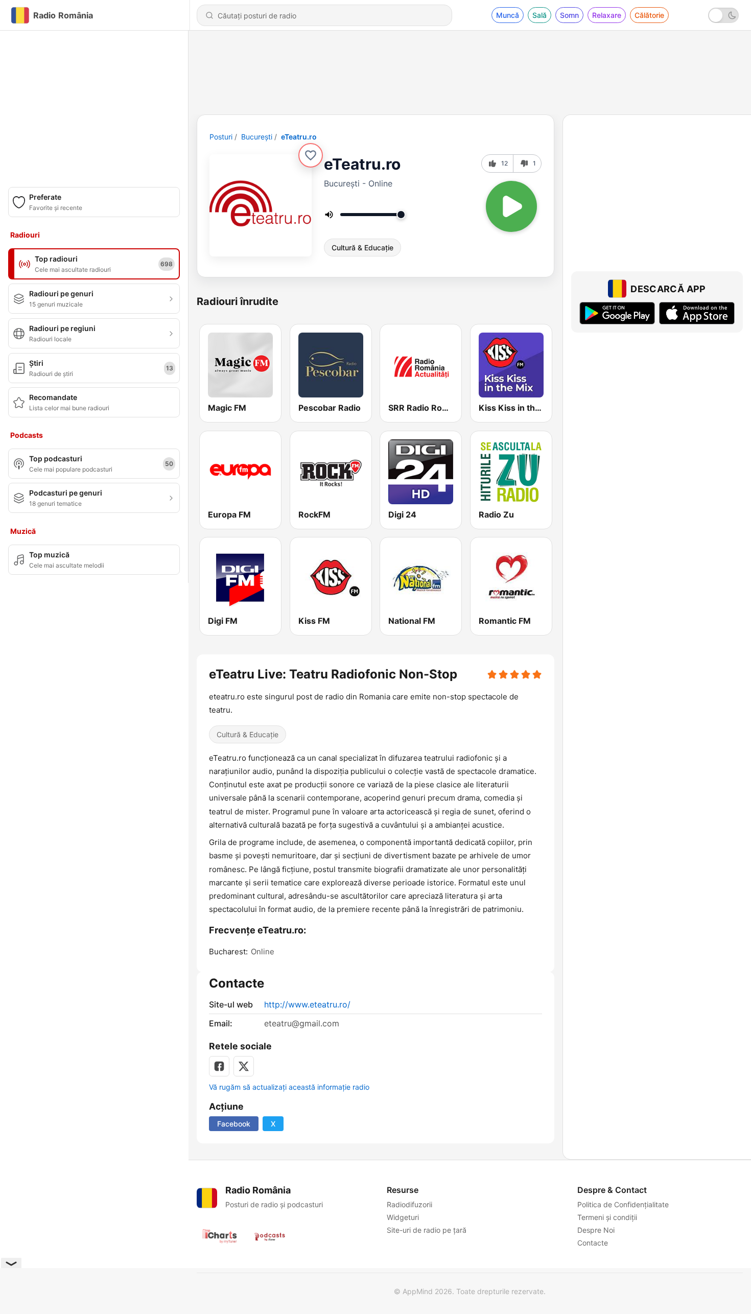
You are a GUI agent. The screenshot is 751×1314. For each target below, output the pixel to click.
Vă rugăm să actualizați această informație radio (289, 1087)
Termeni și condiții (607, 1217)
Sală (539, 15)
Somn (569, 15)
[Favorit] (310, 155)
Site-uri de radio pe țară (426, 1230)
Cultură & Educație (362, 247)
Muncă (507, 15)
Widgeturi (403, 1217)
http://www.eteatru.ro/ (307, 1004)
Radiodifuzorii (409, 1204)
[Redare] (511, 206)
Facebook (233, 1123)
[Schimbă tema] (723, 15)
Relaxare (606, 15)
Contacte (592, 1242)
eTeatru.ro (299, 136)
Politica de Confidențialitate (623, 1204)
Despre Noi (596, 1230)
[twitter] (243, 1066)
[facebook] (219, 1066)
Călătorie (649, 15)
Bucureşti (256, 136)
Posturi (220, 136)
